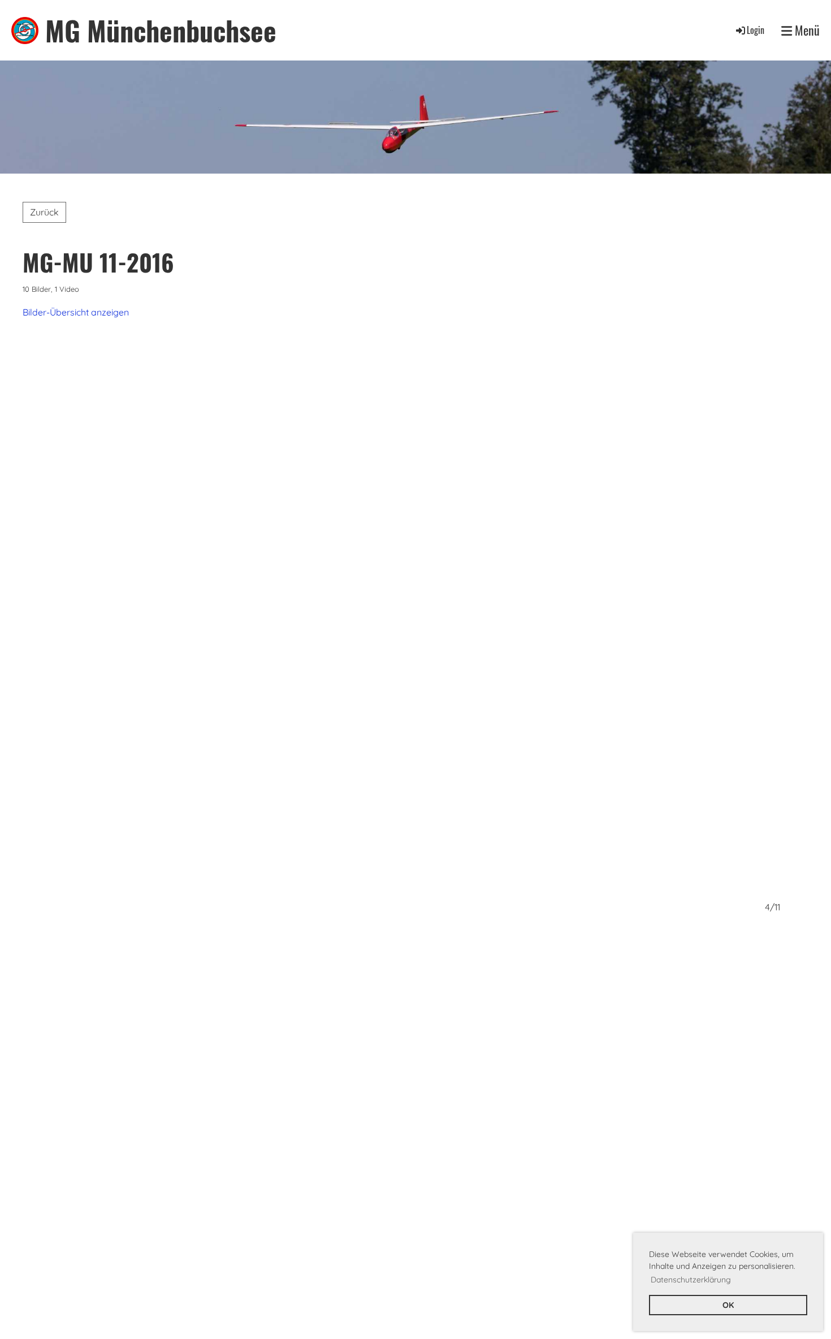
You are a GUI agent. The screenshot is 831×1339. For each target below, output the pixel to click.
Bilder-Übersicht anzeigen (76, 312)
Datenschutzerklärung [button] (691, 1280)
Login (755, 30)
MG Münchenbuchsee (160, 30)
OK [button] (728, 1305)
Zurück (44, 212)
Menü (806, 30)
